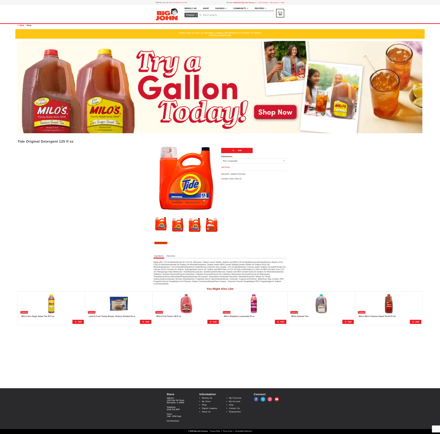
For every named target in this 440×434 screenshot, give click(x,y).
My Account (275, 2)
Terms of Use (227, 431)
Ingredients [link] (159, 256)
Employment (235, 412)
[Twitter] (263, 399)
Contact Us (234, 408)
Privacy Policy (215, 431)
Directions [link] (170, 256)
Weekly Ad (207, 398)
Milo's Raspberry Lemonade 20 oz (239, 316)
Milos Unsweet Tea (299, 316)
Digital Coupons (209, 408)
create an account (181, 2)
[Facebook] (256, 399)
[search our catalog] (200, 15)
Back (21, 25)
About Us (206, 412)
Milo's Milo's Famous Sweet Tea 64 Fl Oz (377, 316)
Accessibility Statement (243, 431)
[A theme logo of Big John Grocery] (167, 14)
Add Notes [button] (225, 167)
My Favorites (263, 2)
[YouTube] (270, 399)
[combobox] (191, 15)
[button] (245, 2)
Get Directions (173, 421)
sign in (171, 2)
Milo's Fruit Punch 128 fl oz (168, 316)
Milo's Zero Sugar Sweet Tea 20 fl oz (37, 316)
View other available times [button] (220, 35)
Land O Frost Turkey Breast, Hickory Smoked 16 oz (112, 316)
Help (282, 2)
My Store (206, 401)
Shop (29, 25)
